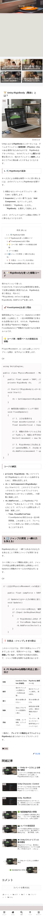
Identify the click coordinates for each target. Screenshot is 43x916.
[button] (38, 523)
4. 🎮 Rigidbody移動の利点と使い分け (20, 263)
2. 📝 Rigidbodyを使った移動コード (20, 238)
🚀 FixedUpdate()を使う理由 (19, 241)
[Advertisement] (21, 35)
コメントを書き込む (21, 887)
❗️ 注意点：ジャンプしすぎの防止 (21, 260)
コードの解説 (13, 251)
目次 (18, 230)
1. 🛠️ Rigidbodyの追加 (16, 235)
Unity (6, 748)
